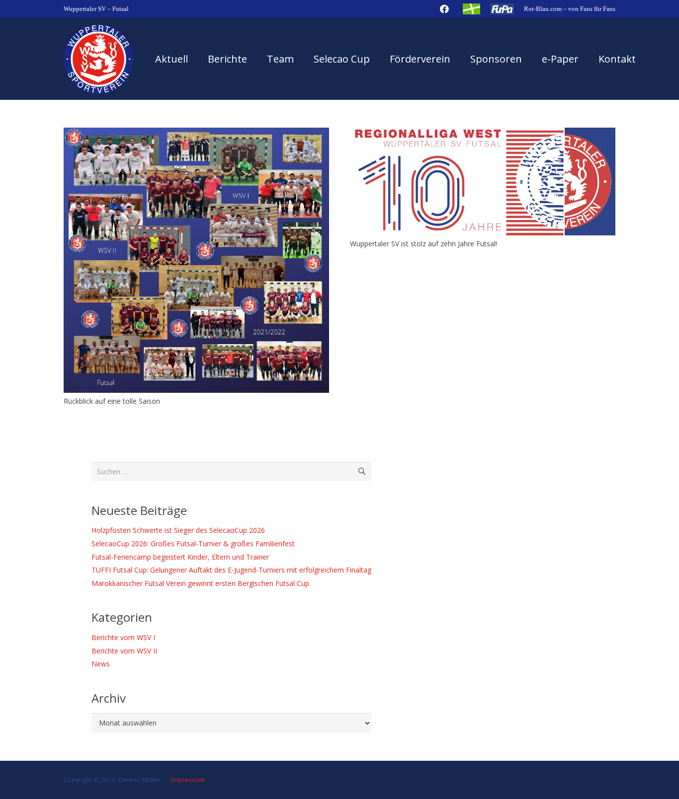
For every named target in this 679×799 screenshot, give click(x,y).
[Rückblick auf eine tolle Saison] (196, 133)
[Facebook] (444, 9)
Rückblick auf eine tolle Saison (112, 401)
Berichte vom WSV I (123, 637)
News (100, 663)
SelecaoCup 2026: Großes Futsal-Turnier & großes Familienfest (193, 543)
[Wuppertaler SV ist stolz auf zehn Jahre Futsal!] (482, 133)
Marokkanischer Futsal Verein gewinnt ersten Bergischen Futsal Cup (200, 583)
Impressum (187, 780)
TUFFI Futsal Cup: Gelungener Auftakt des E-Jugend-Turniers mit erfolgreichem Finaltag (231, 570)
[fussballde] (471, 9)
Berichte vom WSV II (124, 650)
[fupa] (502, 9)
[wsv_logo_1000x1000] (98, 59)
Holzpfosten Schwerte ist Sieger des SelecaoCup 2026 (178, 530)
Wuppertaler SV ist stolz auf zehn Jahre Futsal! (423, 243)
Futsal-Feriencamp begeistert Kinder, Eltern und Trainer (180, 557)
